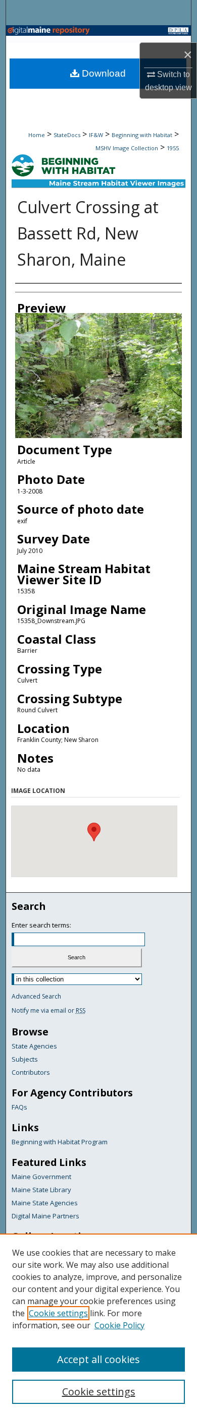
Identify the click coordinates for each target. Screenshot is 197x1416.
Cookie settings (58, 1313)
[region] (98, 1325)
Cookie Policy (119, 1325)
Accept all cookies (98, 1359)
